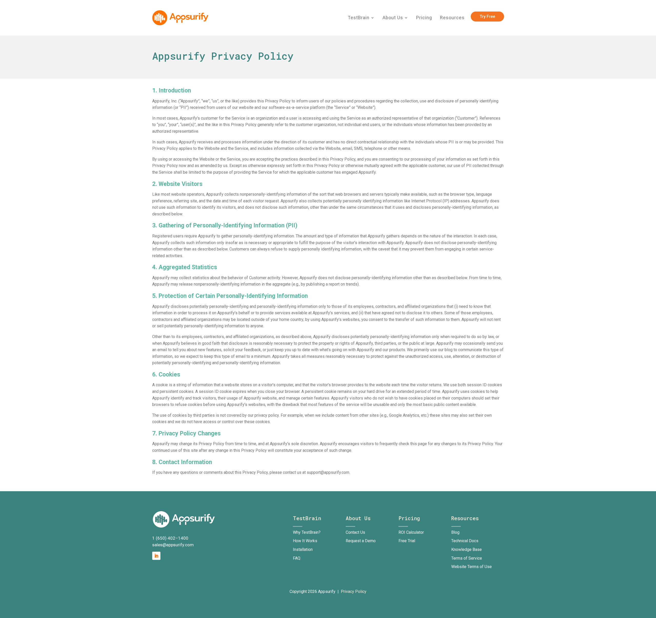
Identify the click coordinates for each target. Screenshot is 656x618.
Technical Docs (464, 540)
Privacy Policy (353, 591)
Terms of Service (466, 558)
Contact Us (355, 532)
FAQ (296, 558)
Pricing (424, 17)
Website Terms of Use (471, 566)
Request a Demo (361, 540)
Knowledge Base (466, 549)
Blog (455, 532)
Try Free (487, 16)
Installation (303, 549)
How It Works (305, 540)
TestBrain (359, 17)
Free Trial (406, 540)
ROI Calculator (411, 532)
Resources (452, 17)
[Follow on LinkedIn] (156, 556)
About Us (393, 17)
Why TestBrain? (307, 532)
